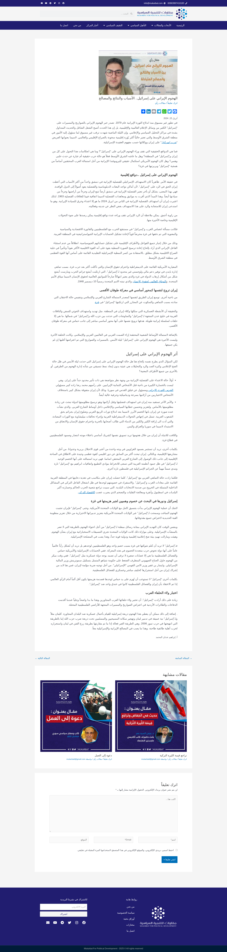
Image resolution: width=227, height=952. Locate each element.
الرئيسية (180, 25)
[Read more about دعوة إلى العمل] (76, 716)
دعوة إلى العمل (103, 755)
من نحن (77, 25)
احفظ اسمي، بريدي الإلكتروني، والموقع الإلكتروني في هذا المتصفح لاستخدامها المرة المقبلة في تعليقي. (125, 850)
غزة (97, 302)
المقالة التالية (42, 658)
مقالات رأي (160, 103)
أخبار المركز (92, 25)
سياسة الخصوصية (126, 912)
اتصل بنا (64, 25)
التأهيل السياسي (138, 25)
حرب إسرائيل (169, 142)
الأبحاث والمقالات (162, 25)
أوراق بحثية (129, 918)
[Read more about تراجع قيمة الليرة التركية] (151, 716)
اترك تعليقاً (172, 103)
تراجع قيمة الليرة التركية (173, 755)
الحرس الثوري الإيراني (160, 390)
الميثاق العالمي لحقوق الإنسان (149, 281)
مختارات (130, 925)
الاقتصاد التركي (86, 492)
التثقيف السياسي (114, 25)
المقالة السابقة (183, 658)
